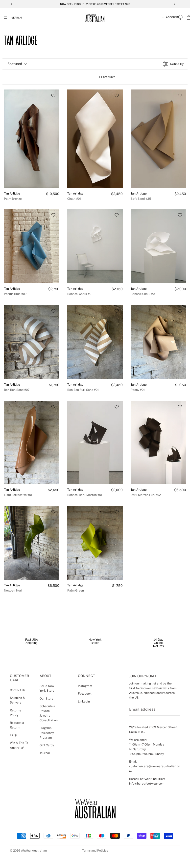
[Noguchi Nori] (31, 543)
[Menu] (5, 17)
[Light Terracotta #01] (31, 442)
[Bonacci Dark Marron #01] (95, 442)
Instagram (85, 686)
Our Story (46, 698)
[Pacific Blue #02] (31, 246)
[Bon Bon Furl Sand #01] (95, 342)
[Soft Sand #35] (158, 138)
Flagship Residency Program (47, 732)
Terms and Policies (95, 850)
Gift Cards (47, 745)
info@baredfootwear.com (146, 783)
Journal (45, 753)
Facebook (85, 693)
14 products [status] (107, 77)
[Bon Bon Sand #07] (31, 342)
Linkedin (84, 701)
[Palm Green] (95, 543)
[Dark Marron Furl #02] (158, 442)
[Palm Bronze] (31, 138)
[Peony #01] (158, 342)
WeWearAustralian (34, 850)
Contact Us (17, 690)
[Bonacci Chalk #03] (158, 246)
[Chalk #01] (95, 138)
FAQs (13, 735)
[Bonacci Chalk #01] (95, 246)
